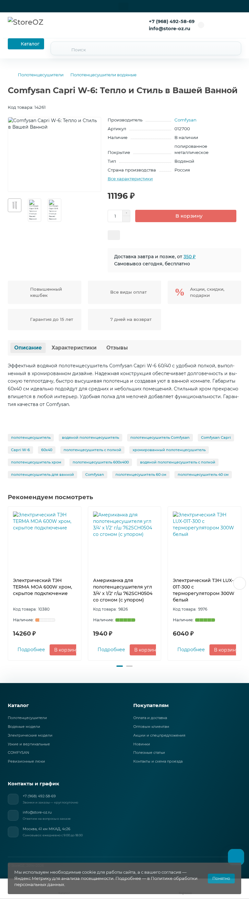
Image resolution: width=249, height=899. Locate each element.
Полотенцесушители (41, 74)
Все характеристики (130, 178)
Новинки (141, 744)
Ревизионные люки (26, 761)
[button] (9, 583)
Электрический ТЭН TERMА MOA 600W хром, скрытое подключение (42, 586)
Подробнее (31, 649)
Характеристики (74, 348)
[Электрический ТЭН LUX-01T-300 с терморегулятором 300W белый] (204, 540)
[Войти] (217, 25)
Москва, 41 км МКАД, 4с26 (46, 829)
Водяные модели (24, 726)
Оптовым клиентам (151, 726)
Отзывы (117, 348)
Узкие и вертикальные (29, 744)
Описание (28, 348)
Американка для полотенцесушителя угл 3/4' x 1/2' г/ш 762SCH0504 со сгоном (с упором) (122, 590)
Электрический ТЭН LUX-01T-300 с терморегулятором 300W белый (203, 590)
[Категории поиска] (58, 49)
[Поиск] (232, 48)
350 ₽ (190, 257)
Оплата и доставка (150, 717)
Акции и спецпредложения (159, 735)
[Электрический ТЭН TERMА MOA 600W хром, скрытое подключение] (44, 540)
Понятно (221, 878)
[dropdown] (123, 6)
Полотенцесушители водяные (103, 74)
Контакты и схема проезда (158, 761)
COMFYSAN (18, 752)
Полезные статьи (149, 752)
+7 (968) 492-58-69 (172, 21)
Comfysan (185, 119)
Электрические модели (30, 735)
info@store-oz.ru (37, 812)
